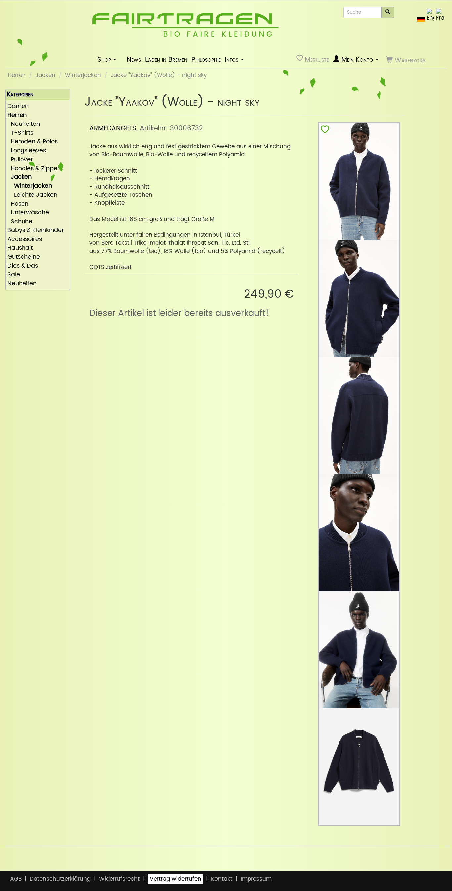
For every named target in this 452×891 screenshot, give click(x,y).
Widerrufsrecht (119, 879)
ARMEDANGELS (112, 128)
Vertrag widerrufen (175, 879)
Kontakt (221, 879)
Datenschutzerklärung (60, 879)
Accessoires (24, 239)
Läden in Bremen (166, 59)
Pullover (20, 159)
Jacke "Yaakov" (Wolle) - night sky (159, 75)
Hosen (17, 204)
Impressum (256, 879)
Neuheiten (23, 124)
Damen (18, 106)
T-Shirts (20, 133)
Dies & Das (22, 266)
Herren (17, 75)
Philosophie (206, 59)
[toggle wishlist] (325, 131)
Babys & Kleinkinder (35, 230)
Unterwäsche (28, 212)
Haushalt (20, 248)
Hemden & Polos (32, 141)
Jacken (45, 75)
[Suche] (387, 12)
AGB (16, 879)
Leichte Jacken (32, 195)
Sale (13, 275)
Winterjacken (83, 75)
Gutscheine (23, 257)
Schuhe (19, 221)
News (134, 59)
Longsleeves (26, 150)
